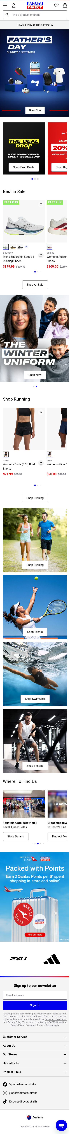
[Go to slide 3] (36, 173)
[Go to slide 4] (36, 819)
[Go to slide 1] (31, 173)
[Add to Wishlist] (39, 199)
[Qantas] (33, 871)
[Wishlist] (53, 5)
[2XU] (17, 930)
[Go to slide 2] (33, 173)
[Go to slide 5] (39, 819)
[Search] (7, 14)
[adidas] (50, 930)
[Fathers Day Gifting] (33, 71)
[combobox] (33, 14)
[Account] (13, 5)
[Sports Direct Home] (34, 5)
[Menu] (5, 5)
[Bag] (62, 5)
